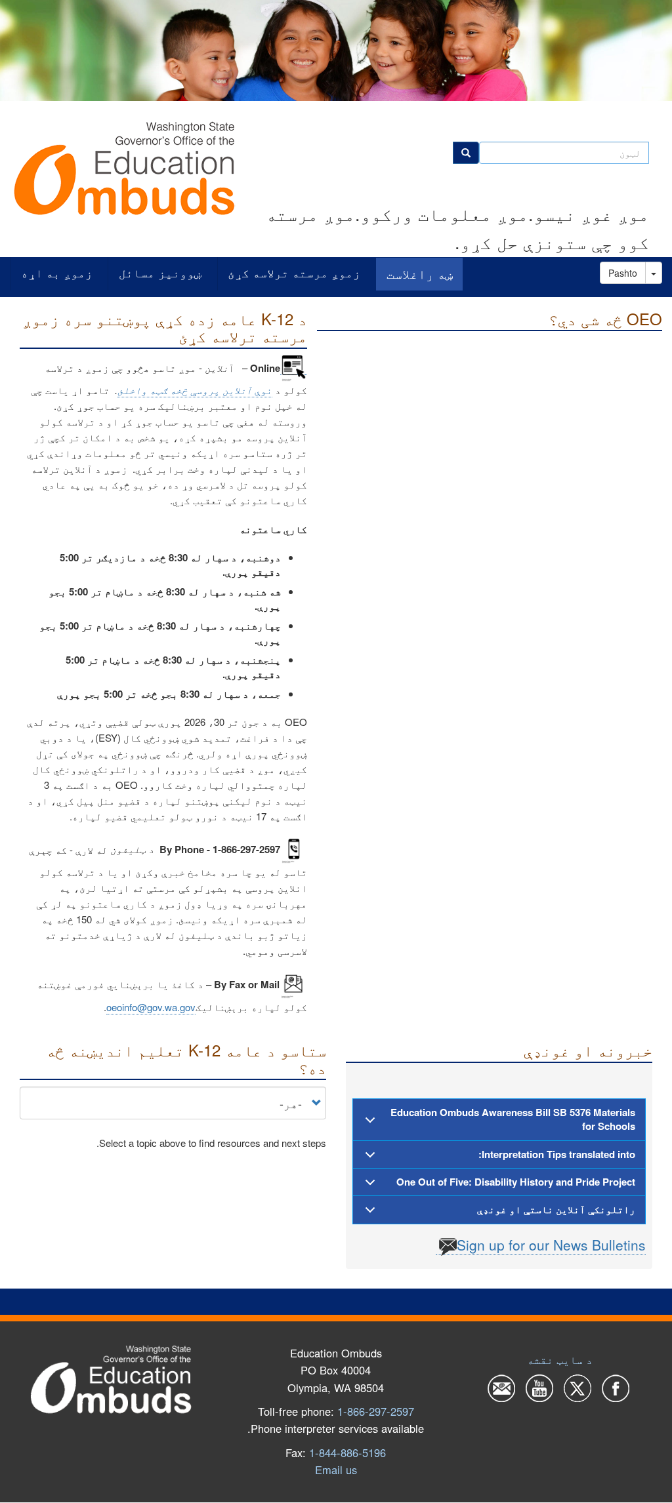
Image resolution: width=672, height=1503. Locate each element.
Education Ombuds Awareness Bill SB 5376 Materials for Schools (512, 1119)
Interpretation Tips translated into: (556, 1154)
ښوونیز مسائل (160, 273)
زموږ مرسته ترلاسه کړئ (294, 273)
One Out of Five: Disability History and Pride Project (515, 1181)
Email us (336, 1469)
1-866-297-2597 (375, 1411)
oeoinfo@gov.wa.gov (151, 1007)
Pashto (622, 272)
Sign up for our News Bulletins (551, 1244)
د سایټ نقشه (560, 1359)
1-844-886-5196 (347, 1452)
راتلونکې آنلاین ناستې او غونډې (556, 1209)
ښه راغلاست (420, 274)
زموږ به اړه (57, 273)
